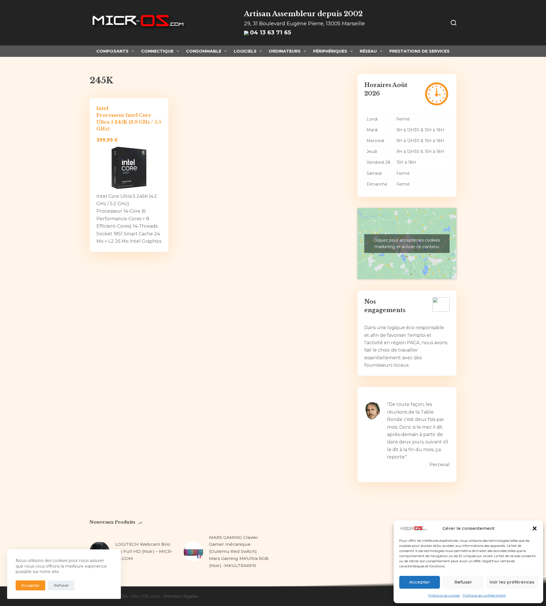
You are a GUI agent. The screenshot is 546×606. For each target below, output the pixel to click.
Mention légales (181, 596)
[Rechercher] (453, 23)
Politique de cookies (444, 595)
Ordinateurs (285, 51)
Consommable (203, 51)
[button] (534, 528)
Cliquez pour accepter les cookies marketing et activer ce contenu (407, 243)
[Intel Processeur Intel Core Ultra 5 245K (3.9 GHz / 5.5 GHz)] (129, 168)
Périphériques (330, 51)
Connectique (157, 51)
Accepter (419, 582)
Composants (112, 51)
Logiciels (245, 51)
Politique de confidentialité (484, 595)
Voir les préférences (511, 582)
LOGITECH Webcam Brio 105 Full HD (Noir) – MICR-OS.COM (144, 551)
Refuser (463, 582)
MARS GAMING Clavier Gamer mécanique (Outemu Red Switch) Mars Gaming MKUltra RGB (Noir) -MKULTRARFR (238, 551)
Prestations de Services (419, 51)
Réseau (368, 51)
